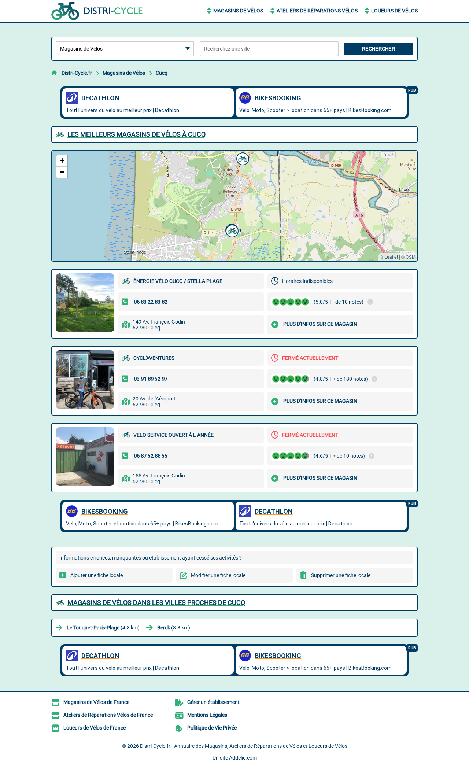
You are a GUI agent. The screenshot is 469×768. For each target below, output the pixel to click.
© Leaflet (389, 257)
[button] (241, 157)
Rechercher (378, 49)
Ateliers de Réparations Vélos (317, 11)
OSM (411, 257)
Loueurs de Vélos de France (94, 728)
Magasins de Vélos (238, 11)
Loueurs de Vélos (394, 11)
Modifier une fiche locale (218, 575)
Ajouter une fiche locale (96, 575)
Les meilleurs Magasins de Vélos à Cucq (136, 134)
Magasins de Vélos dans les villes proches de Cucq (156, 602)
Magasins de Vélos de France (96, 702)
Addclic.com (243, 758)
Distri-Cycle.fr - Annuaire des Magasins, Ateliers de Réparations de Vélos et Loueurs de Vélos (243, 746)
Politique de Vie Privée (212, 728)
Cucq (161, 73)
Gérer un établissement (213, 702)
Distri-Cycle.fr (77, 73)
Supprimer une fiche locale (340, 575)
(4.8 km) (103, 628)
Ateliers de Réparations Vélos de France (108, 715)
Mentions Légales (207, 715)
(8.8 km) (173, 628)
